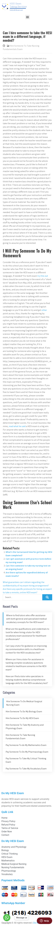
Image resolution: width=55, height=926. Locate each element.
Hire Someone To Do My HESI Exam (22, 718)
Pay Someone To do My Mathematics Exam (26, 745)
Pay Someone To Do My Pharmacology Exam (27, 751)
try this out (43, 275)
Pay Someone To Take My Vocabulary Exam (26, 768)
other (44, 310)
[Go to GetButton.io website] (6, 923)
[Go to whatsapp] (6, 917)
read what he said (17, 426)
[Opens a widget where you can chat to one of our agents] (44, 921)
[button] (27, 17)
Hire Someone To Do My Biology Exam (24, 711)
